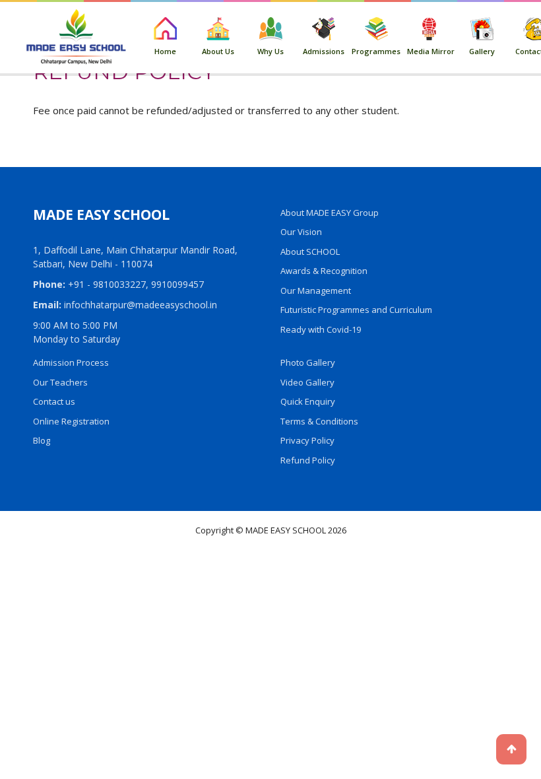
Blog (41, 440)
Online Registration (71, 421)
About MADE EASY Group (329, 213)
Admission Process (71, 362)
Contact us (54, 401)
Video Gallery (307, 382)
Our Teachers (60, 382)
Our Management (315, 290)
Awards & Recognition (323, 271)
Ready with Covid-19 (320, 329)
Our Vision (301, 232)
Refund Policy (307, 460)
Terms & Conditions (319, 421)
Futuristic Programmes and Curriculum (356, 310)
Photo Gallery (307, 362)
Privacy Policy (307, 440)
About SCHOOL (310, 251)
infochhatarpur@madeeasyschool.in (140, 304)
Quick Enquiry (307, 401)
